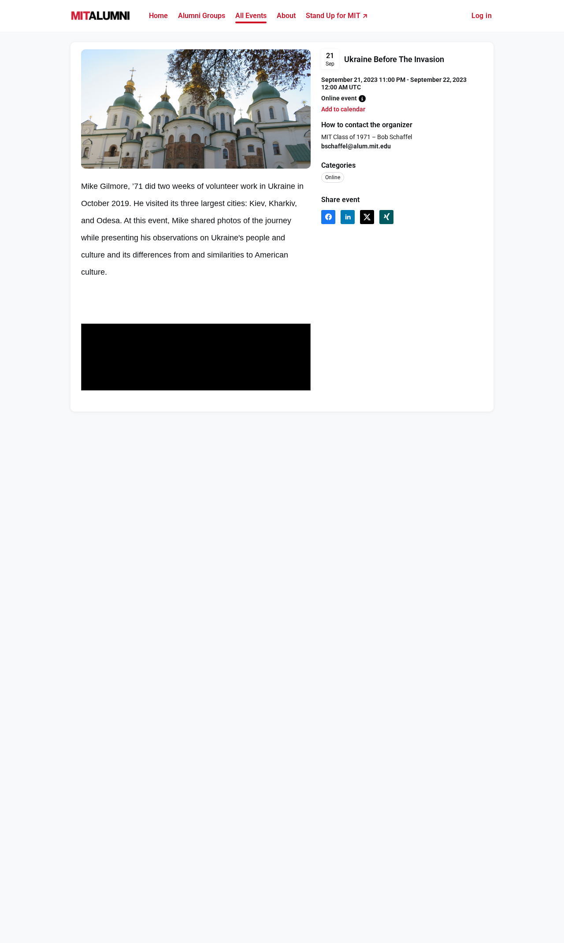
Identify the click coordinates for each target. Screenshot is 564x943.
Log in (481, 15)
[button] (362, 98)
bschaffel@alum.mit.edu (356, 146)
